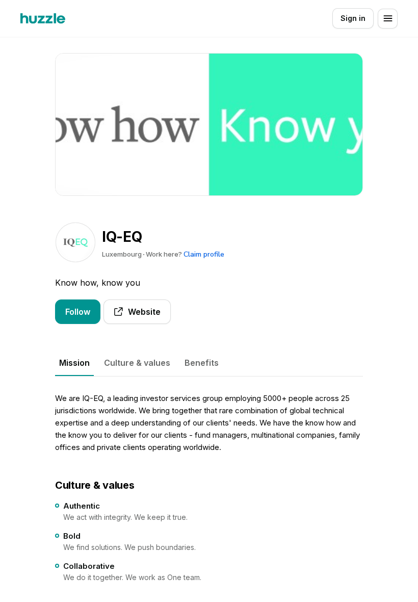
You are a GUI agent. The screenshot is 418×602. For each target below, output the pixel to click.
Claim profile (204, 254)
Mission (74, 363)
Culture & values (137, 363)
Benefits (202, 363)
